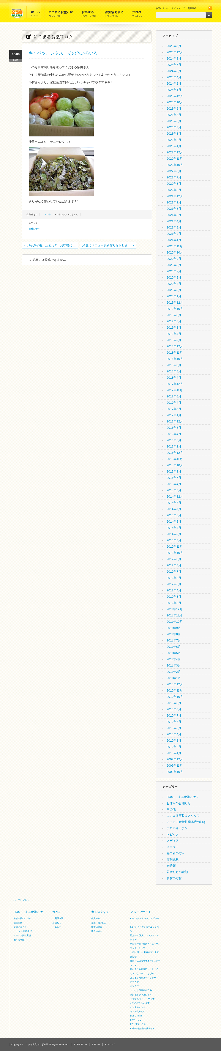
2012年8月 (174, 565)
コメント (46, 214)
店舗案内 (56, 923)
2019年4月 (174, 334)
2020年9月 (174, 258)
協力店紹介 (96, 931)
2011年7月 (174, 640)
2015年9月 (174, 471)
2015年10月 (175, 465)
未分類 (171, 865)
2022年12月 (175, 152)
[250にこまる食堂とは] (60, 13)
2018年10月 (175, 359)
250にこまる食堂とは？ (183, 797)
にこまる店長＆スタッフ (183, 815)
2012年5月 (174, 584)
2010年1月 (174, 753)
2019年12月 (175, 302)
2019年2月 (174, 340)
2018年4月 (174, 377)
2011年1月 (174, 678)
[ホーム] (35, 13)
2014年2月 (174, 534)
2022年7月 (174, 177)
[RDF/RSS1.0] (210, 9)
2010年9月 (174, 703)
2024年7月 (174, 64)
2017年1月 (174, 415)
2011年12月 (175, 609)
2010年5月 (174, 728)
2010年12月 (175, 684)
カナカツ (134, 982)
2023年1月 (174, 146)
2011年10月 (175, 621)
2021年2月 (174, 233)
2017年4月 (174, 402)
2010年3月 (174, 740)
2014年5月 (174, 521)
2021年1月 (174, 240)
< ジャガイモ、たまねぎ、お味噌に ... (50, 245)
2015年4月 (174, 484)
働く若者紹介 (20, 940)
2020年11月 (175, 246)
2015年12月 (175, 452)
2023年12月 (175, 96)
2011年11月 (174, 615)
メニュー (173, 847)
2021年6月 (174, 215)
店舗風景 (173, 859)
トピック (173, 834)
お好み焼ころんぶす (140, 1003)
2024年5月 (174, 71)
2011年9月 (174, 628)
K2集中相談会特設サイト (142, 1028)
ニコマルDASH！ (24, 931)
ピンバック (110, 1044)
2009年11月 (175, 765)
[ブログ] (137, 13)
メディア (173, 840)
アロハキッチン (177, 828)
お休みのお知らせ (179, 803)
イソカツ (134, 986)
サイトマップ (178, 8)
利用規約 (192, 8)
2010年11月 (175, 690)
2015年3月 (174, 490)
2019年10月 (175, 308)
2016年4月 (174, 434)
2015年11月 (175, 459)
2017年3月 (174, 409)
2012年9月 (174, 559)
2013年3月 (174, 540)
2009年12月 (175, 759)
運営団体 (18, 923)
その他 (171, 809)
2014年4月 (174, 527)
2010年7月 (174, 715)
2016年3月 (174, 440)
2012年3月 (174, 596)
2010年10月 (175, 696)
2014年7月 (174, 509)
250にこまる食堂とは (28, 912)
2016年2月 (174, 446)
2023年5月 (174, 127)
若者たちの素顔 (177, 872)
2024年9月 (174, 58)
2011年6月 (174, 646)
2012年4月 (174, 590)
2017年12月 (175, 384)
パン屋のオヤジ (137, 1007)
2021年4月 (174, 221)
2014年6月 (174, 515)
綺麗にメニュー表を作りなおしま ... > (108, 245)
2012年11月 (175, 546)
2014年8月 (174, 502)
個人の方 (95, 918)
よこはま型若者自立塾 (141, 990)
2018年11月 (175, 352)
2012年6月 (174, 578)
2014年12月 (175, 496)
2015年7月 (174, 477)
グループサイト (140, 912)
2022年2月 (174, 190)
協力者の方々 (176, 853)
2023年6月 (174, 121)
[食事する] (89, 13)
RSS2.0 (96, 1044)
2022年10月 (175, 165)
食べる (57, 912)
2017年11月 (175, 390)
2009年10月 (175, 772)
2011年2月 (174, 671)
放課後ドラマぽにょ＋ (141, 994)
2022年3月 (174, 183)
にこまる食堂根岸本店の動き (186, 822)
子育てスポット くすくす (142, 999)
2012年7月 (174, 571)
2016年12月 (175, 421)
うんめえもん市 (137, 1011)
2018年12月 (175, 346)
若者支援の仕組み (22, 918)
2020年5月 (174, 277)
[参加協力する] (114, 13)
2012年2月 (174, 603)
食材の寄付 (34, 228)
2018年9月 (174, 365)
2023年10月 (175, 102)
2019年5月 (174, 327)
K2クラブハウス (138, 1024)
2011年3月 (174, 665)
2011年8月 (174, 634)
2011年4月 (174, 659)
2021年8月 (174, 208)
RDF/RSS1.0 (80, 1044)
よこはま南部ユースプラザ (143, 978)
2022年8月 (174, 171)
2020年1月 (174, 296)
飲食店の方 (96, 927)
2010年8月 (174, 709)
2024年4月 (174, 77)
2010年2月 (174, 746)
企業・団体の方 (98, 923)
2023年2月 (174, 140)
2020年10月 (175, 252)
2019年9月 (174, 315)
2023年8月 (174, 115)
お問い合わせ (162, 8)
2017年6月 (174, 396)
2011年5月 (174, 653)
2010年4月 (174, 734)
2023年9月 (174, 108)
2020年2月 (174, 290)
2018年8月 (174, 371)
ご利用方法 (57, 918)
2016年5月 (174, 427)
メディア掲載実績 (22, 935)
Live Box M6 (136, 1016)
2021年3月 (174, 227)
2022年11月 (175, 158)
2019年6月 (174, 321)
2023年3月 (174, 133)
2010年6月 (174, 721)
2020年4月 (174, 283)
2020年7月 (174, 271)
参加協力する (100, 912)
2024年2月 (174, 83)
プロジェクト (20, 927)
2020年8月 (174, 265)
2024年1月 (174, 89)
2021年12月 (175, 196)
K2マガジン (136, 1020)
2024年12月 (175, 52)
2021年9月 (174, 202)
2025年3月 (174, 46)
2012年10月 (175, 553)
